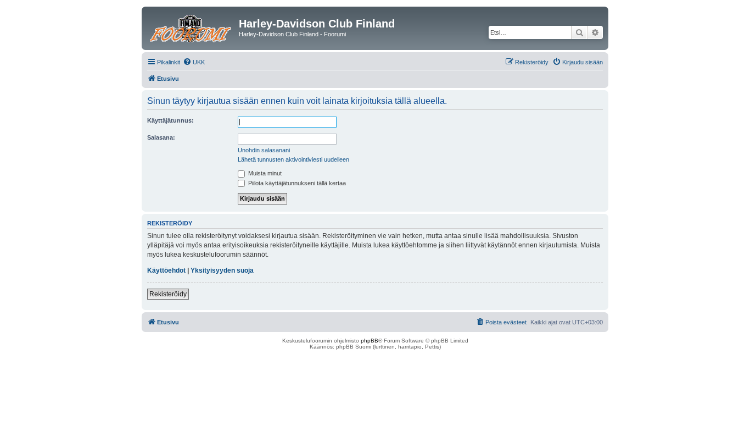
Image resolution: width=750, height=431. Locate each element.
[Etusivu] (191, 27)
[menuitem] (194, 62)
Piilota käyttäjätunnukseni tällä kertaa (296, 183)
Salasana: (161, 137)
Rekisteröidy (168, 294)
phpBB (369, 341)
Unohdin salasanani (264, 150)
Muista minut (264, 173)
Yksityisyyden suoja (222, 270)
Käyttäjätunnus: (170, 120)
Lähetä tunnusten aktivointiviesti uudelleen (293, 159)
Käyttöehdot (166, 270)
